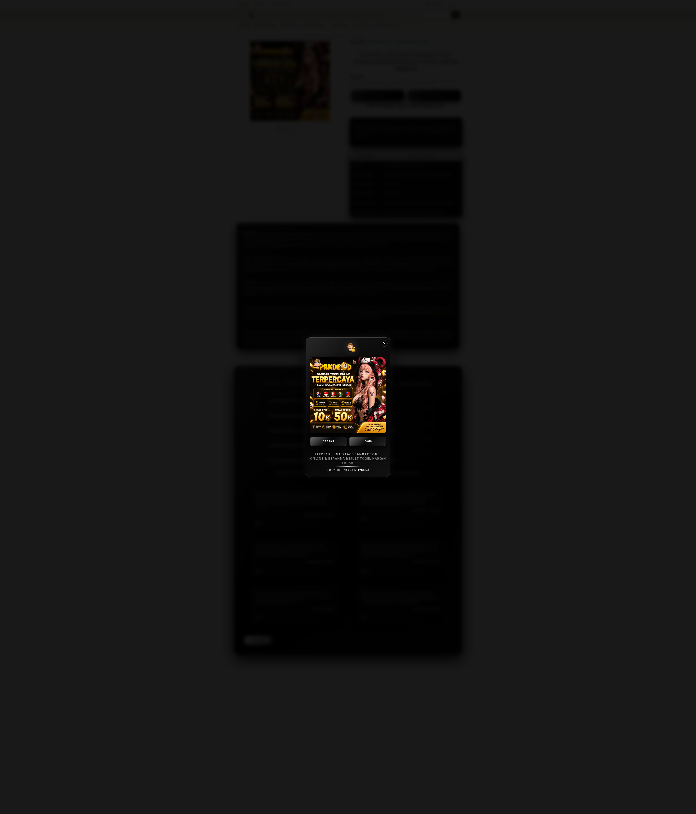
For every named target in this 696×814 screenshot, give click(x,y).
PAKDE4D (363, 470)
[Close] (384, 343)
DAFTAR (328, 441)
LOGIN (367, 441)
